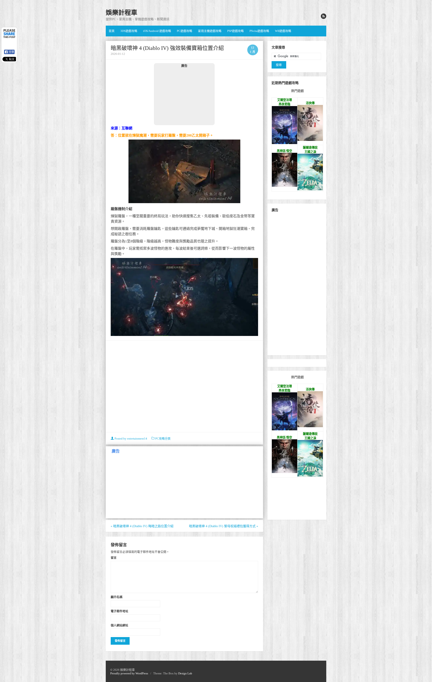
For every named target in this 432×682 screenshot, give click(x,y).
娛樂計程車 (121, 12)
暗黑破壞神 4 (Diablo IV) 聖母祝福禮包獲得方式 (223, 526)
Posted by (130, 438)
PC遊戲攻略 (184, 31)
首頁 (112, 31)
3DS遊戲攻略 (128, 31)
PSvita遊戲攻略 (259, 31)
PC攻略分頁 (163, 438)
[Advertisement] (184, 96)
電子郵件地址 (119, 611)
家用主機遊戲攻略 (209, 31)
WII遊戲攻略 (283, 31)
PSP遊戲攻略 (235, 31)
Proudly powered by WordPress (129, 673)
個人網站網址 (119, 625)
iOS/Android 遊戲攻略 (157, 31)
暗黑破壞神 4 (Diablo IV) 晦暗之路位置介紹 (142, 526)
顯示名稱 (116, 597)
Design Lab (185, 673)
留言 (114, 557)
